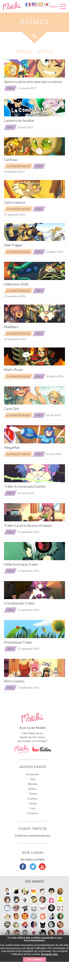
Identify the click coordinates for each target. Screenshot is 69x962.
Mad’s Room (13, 369)
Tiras (33, 779)
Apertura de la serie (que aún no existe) (33, 81)
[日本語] (47, 4)
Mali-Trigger (13, 245)
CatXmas (11, 159)
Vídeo (10, 88)
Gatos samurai (14, 202)
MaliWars (11, 327)
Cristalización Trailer (19, 603)
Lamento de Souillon (19, 120)
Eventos (33, 798)
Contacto (32, 813)
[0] (34, 68)
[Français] (28, 4)
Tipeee (32, 793)
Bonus (32, 788)
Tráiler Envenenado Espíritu (25, 486)
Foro (32, 808)
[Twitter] (32, 867)
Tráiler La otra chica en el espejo (28, 525)
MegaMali (11, 447)
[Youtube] (41, 867)
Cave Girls (11, 408)
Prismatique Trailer (18, 642)
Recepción (32, 774)
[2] (34, 395)
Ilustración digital (18, 166)
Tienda (32, 803)
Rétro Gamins (14, 681)
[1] (34, 232)
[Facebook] (23, 867)
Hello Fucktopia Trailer (21, 564)
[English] (34, 4)
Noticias (33, 783)
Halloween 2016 (16, 284)
